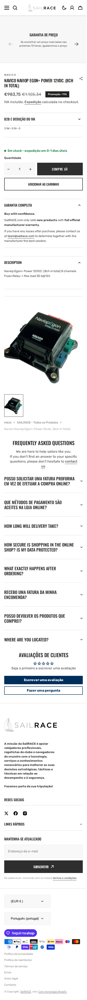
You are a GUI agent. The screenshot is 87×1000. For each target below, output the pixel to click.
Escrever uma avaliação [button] (42, 685)
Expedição (32, 102)
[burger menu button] (6, 7)
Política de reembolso (18, 965)
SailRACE (25, 996)
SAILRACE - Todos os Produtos (37, 422)
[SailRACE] (41, 8)
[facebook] (15, 818)
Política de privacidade (18, 959)
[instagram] (25, 818)
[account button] (72, 7)
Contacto (10, 989)
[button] (64, 8)
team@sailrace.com (21, 236)
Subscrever (39, 871)
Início (7, 422)
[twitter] (6, 818)
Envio (7, 977)
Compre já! (60, 169)
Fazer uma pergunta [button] (42, 695)
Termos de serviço (16, 971)
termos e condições (64, 883)
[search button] (15, 7)
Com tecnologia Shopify (52, 996)
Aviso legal (11, 983)
